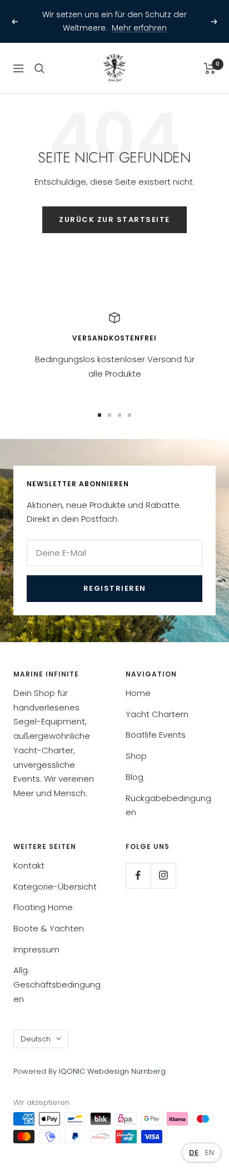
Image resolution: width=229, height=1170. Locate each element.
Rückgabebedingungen (168, 792)
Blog (134, 763)
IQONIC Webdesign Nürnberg (111, 1058)
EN (209, 1152)
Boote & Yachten (48, 915)
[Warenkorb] (210, 55)
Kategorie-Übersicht (55, 873)
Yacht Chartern (157, 701)
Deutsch (36, 1025)
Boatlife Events (156, 722)
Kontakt (28, 852)
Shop (136, 742)
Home (138, 679)
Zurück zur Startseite (114, 206)
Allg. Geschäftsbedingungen (57, 971)
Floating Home (43, 894)
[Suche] (39, 55)
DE (193, 1152)
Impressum (36, 936)
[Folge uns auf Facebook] (138, 862)
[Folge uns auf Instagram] (163, 862)
